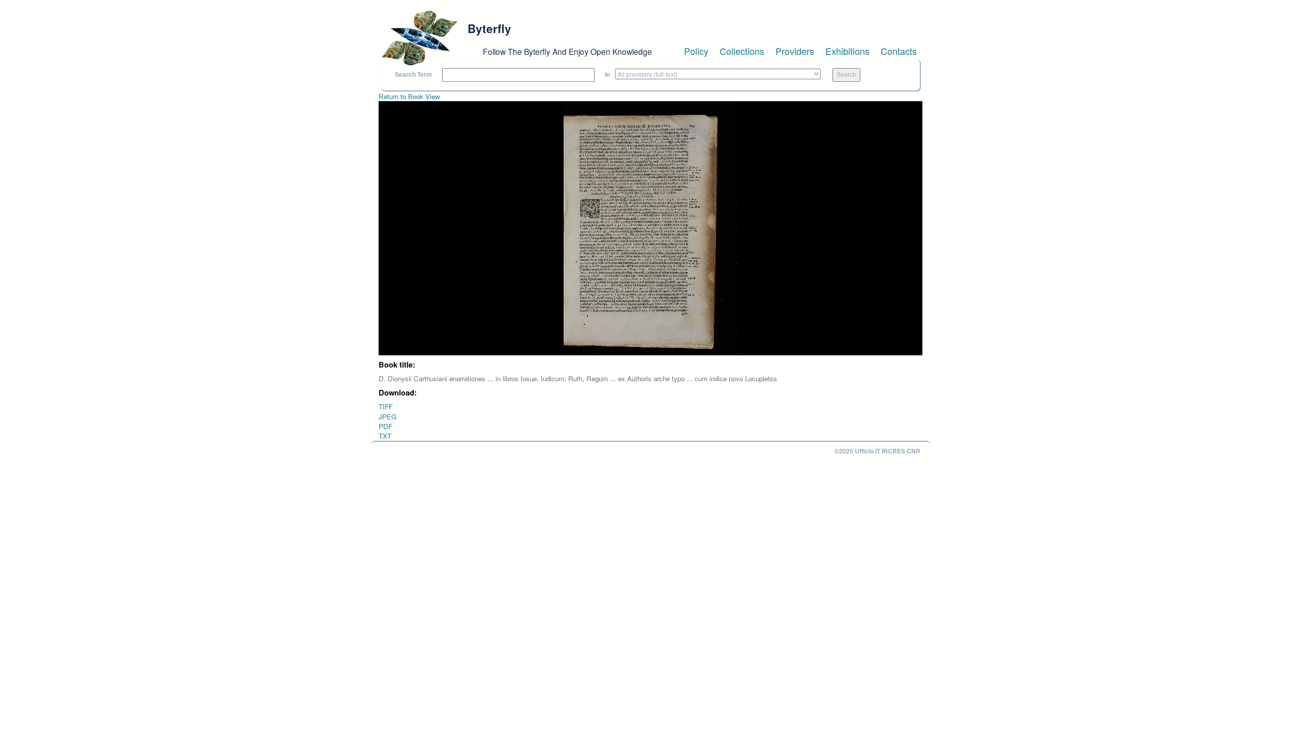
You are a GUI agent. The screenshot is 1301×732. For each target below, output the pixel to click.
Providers (795, 50)
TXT (385, 436)
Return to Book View (409, 96)
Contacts (899, 50)
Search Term (413, 74)
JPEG (387, 416)
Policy (696, 50)
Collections (742, 50)
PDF (385, 426)
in (607, 74)
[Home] (419, 38)
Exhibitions (847, 50)
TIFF (386, 406)
